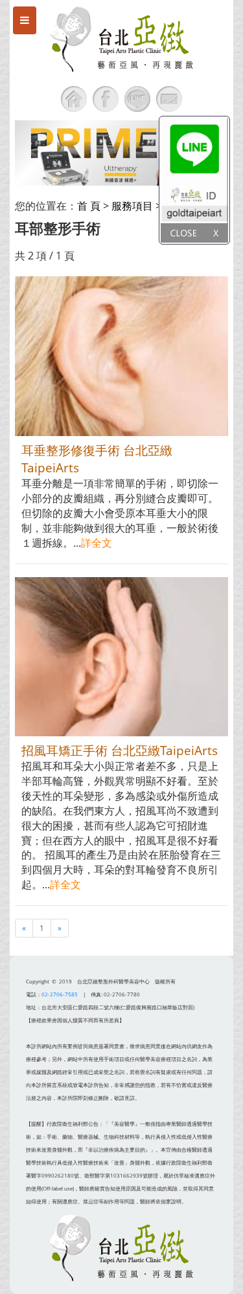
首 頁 (88, 206)
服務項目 (132, 206)
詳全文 (96, 543)
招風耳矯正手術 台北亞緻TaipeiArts (119, 750)
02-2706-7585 (59, 994)
